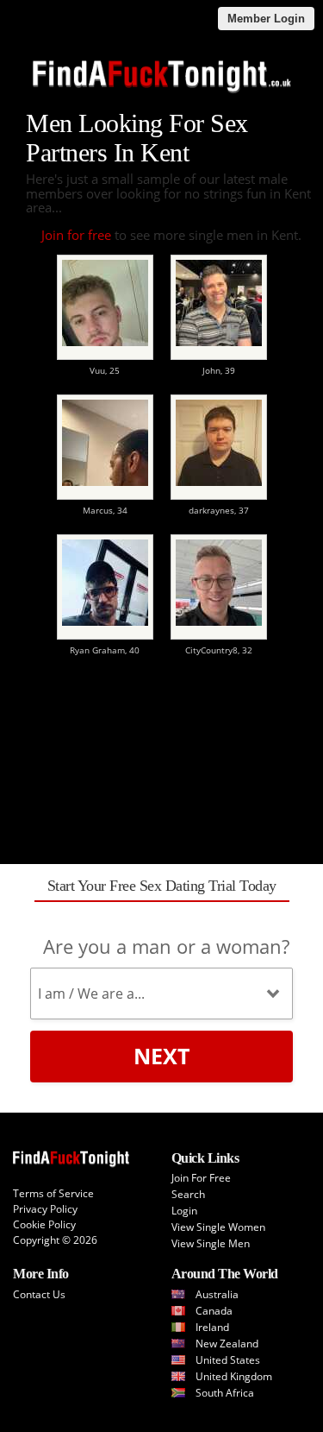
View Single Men (210, 1243)
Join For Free (201, 1177)
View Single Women (218, 1227)
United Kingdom (234, 1376)
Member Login (266, 18)
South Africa (225, 1392)
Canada (214, 1310)
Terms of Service (53, 1193)
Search (188, 1194)
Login (184, 1210)
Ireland (212, 1327)
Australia (217, 1294)
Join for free (76, 234)
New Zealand (227, 1343)
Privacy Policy (45, 1209)
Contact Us (39, 1294)
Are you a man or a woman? (166, 946)
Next (161, 1055)
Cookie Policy (44, 1224)
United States (228, 1360)
